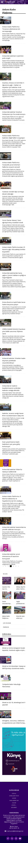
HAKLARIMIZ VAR (14, 800)
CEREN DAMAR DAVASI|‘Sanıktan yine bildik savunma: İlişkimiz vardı (13, 331)
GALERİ (14, 802)
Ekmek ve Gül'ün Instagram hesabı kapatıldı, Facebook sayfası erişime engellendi (13, 650)
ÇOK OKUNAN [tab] (7, 623)
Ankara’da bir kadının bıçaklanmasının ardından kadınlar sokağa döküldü (11, 388)
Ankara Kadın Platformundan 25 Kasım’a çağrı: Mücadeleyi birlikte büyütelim (13, 249)
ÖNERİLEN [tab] (6, 627)
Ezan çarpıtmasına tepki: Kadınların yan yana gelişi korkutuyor (11, 444)
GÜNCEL (14, 793)
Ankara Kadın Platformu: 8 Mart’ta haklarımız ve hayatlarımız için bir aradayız (12, 498)
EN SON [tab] (5, 574)
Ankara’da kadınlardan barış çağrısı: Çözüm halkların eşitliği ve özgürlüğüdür (14, 275)
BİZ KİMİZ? (14, 807)
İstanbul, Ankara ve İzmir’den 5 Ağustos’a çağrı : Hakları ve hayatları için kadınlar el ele (13, 85)
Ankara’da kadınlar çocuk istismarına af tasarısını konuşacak (11, 556)
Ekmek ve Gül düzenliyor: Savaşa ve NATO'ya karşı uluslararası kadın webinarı (13, 668)
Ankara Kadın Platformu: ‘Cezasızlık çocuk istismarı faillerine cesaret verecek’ (11, 164)
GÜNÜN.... (14, 805)
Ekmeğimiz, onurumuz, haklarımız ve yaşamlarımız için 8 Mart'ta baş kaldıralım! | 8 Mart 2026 (13, 723)
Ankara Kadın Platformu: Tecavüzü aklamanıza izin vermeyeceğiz (11, 29)
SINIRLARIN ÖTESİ (14, 795)
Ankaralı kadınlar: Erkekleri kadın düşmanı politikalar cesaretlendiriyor (13, 360)
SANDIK (14, 798)
